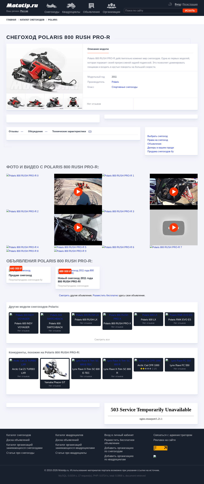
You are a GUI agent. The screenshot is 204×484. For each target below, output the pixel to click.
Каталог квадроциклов (69, 435)
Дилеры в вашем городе (160, 147)
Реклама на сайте (164, 440)
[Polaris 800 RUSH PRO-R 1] (126, 176)
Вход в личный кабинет (119, 435)
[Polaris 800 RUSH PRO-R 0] (30, 176)
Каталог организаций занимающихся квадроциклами (75, 446)
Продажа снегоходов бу (160, 151)
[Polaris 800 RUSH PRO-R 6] (126, 247)
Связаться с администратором (172, 435)
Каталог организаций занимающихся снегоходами (24, 446)
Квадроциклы (71, 12)
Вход (178, 4)
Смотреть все (102, 339)
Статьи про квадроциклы (71, 452)
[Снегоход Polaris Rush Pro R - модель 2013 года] (174, 227)
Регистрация (190, 4)
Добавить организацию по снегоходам (119, 449)
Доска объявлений (18, 440)
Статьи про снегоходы (20, 452)
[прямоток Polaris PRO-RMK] (174, 192)
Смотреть (64, 295)
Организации (111, 12)
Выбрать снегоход (157, 136)
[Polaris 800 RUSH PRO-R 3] (126, 211)
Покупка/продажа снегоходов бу (25, 279)
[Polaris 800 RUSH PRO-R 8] (30, 251)
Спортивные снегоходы (125, 87)
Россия (24, 11)
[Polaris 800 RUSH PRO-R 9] (78, 251)
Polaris (115, 82)
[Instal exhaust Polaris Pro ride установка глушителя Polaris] (78, 227)
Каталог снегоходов (18, 435)
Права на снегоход (157, 140)
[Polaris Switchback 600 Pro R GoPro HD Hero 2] (78, 192)
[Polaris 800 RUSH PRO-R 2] (30, 211)
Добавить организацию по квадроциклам (119, 458)
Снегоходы (51, 12)
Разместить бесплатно (105, 295)
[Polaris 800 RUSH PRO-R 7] (174, 247)
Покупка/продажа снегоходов (73, 285)
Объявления (91, 12)
